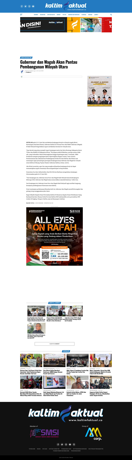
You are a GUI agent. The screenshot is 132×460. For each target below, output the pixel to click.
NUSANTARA (42, 14)
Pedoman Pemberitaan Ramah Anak (61, 451)
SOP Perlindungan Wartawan (80, 449)
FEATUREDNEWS (39, 203)
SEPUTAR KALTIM (51, 14)
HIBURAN (90, 14)
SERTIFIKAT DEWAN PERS (54, 449)
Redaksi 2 (28, 72)
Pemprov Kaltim (49, 203)
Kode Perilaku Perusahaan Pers (95, 449)
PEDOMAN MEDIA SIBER (66, 449)
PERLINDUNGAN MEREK (76, 451)
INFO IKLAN (44, 449)
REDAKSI (39, 449)
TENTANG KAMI (32, 449)
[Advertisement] (66, 45)
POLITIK (64, 14)
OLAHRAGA (84, 14)
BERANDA (36, 14)
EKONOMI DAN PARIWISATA (73, 14)
